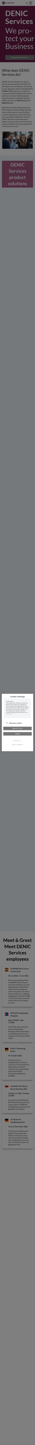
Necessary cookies (15, 723)
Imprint (14, 744)
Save (17, 734)
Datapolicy (20, 744)
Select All (17, 728)
